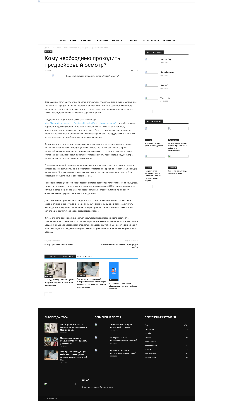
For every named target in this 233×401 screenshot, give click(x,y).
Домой (47, 48)
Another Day (165, 59)
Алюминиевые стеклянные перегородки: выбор (119, 245)
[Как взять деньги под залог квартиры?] (178, 162)
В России (86, 40)
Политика (102, 40)
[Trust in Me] (151, 101)
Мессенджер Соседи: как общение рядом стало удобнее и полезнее (123, 286)
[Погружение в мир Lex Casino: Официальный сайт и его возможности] (178, 134)
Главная (61, 40)
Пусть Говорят (167, 72)
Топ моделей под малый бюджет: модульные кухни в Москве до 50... (73, 327)
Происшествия (151, 40)
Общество (117, 40)
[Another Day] (151, 62)
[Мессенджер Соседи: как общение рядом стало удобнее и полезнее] (123, 271)
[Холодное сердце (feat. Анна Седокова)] (155, 134)
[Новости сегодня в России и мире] (116, 18)
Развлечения (173, 140)
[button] (185, 40)
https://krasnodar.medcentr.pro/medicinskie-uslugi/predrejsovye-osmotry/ (80, 123)
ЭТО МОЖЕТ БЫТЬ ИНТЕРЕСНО (60, 257)
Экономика (169, 40)
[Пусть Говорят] (151, 75)
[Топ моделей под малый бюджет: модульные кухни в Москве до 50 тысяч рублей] (59, 270)
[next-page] (50, 294)
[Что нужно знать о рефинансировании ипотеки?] (101, 341)
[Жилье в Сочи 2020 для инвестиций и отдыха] (101, 328)
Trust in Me (165, 98)
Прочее (133, 40)
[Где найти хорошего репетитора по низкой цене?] (101, 353)
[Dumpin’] (151, 88)
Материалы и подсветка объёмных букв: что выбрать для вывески (73, 341)
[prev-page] (46, 294)
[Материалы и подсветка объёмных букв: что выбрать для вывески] (51, 341)
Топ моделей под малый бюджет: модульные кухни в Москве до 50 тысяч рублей (58, 282)
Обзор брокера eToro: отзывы (58, 244)
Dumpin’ (163, 85)
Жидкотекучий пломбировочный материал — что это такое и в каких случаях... (153, 176)
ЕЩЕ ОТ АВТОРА (84, 257)
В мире (74, 40)
